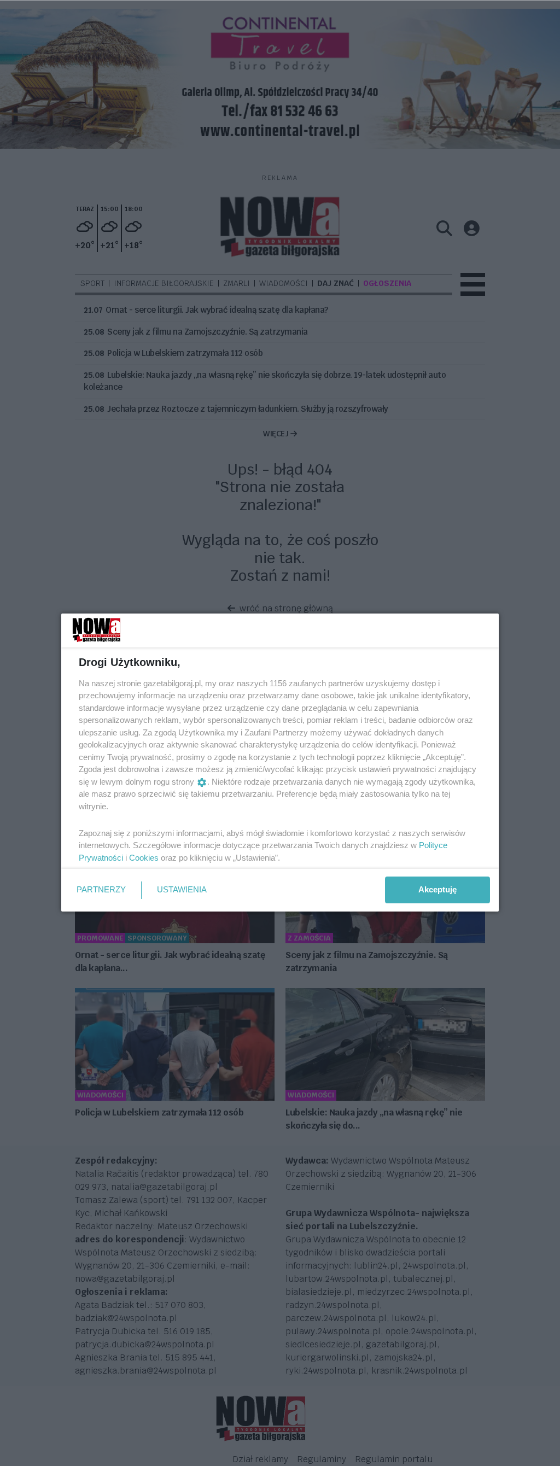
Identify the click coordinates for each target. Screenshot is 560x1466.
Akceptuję (437, 889)
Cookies (144, 857)
